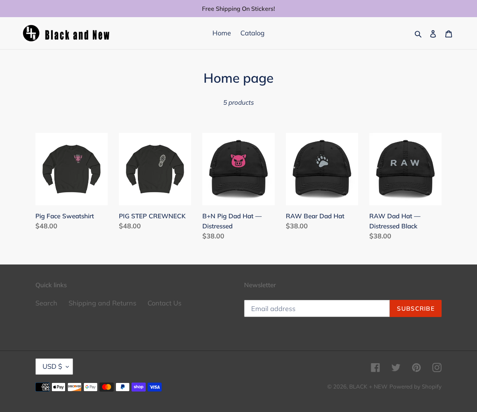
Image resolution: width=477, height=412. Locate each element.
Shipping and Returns (102, 303)
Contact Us (164, 303)
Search (46, 303)
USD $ (52, 366)
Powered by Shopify (415, 386)
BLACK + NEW (368, 386)
